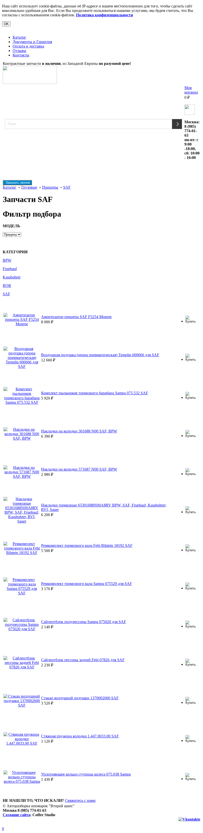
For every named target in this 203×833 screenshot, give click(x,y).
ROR (7, 285)
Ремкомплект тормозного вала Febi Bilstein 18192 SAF (86, 545)
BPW (7, 260)
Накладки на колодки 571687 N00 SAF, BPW (79, 469)
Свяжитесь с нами (80, 800)
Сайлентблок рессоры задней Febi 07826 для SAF (83, 660)
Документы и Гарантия (32, 42)
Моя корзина (191, 90)
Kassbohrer (12, 277)
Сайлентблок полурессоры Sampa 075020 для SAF (83, 622)
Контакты (21, 55)
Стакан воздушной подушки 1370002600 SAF (80, 698)
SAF (67, 187)
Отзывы (19, 51)
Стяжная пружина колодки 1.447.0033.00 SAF (80, 736)
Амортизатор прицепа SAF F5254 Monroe (76, 317)
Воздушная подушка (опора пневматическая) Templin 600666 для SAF (100, 355)
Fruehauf (10, 269)
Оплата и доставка (28, 46)
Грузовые (29, 187)
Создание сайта (16, 815)
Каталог (19, 37)
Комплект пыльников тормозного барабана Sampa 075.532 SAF (94, 393)
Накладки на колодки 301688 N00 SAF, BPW (79, 431)
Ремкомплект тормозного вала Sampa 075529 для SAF (86, 583)
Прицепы (50, 187)
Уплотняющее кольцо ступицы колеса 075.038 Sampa (86, 774)
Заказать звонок (17, 182)
